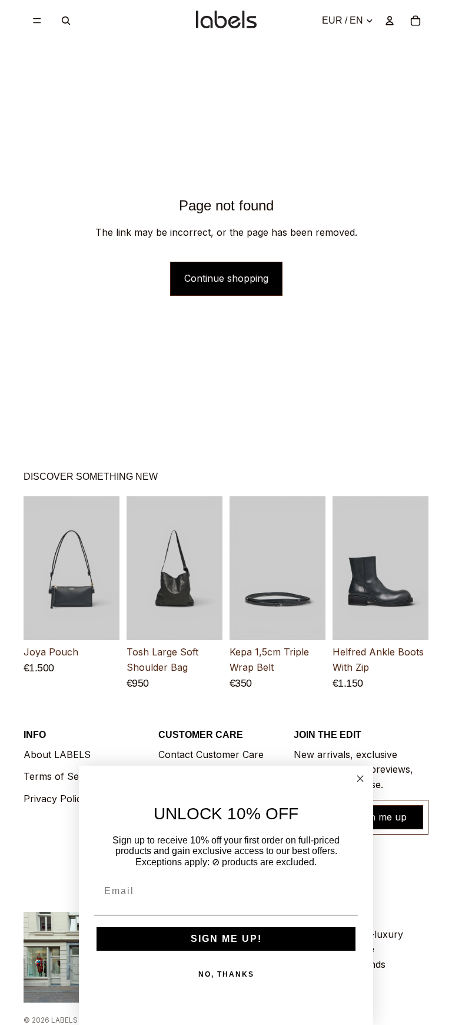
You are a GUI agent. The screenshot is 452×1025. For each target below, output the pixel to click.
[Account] (390, 21)
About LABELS (57, 754)
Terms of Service (62, 776)
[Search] (66, 21)
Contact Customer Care (211, 754)
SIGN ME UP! (226, 939)
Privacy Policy (55, 799)
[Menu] (37, 20)
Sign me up (381, 817)
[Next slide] (106, 569)
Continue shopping (226, 278)
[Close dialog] (360, 779)
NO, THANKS (226, 974)
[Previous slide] (36, 569)
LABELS (64, 1020)
